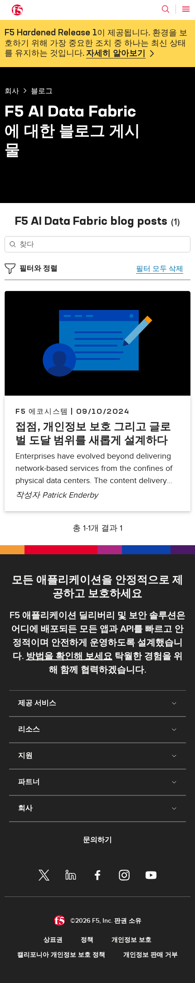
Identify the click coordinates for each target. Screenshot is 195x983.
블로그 (42, 90)
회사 (12, 90)
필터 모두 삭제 (159, 268)
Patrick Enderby (70, 495)
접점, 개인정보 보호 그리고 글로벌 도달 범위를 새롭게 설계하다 (93, 432)
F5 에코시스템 (41, 411)
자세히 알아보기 (116, 53)
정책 (87, 940)
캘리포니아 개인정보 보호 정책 (61, 955)
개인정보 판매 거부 (150, 955)
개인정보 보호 (131, 940)
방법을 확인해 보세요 (69, 656)
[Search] (165, 9)
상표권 (53, 940)
